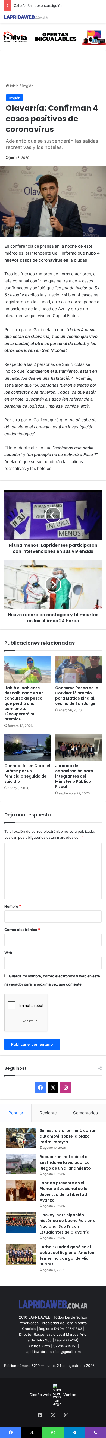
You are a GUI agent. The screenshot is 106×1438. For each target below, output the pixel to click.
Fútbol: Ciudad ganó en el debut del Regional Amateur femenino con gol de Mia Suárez (68, 1255)
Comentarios (85, 1112)
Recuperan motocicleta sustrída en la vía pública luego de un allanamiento (65, 1162)
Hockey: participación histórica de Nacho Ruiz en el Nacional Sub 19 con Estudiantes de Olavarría (68, 1223)
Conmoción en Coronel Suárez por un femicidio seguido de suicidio (27, 773)
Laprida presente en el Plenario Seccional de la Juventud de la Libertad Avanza (64, 1191)
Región (27, 86)
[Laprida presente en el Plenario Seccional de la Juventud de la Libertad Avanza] (21, 1190)
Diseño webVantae (53, 1394)
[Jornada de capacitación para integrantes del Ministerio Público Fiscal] (78, 747)
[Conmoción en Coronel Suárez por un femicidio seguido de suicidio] (27, 747)
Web (8, 953)
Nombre (12, 906)
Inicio (14, 86)
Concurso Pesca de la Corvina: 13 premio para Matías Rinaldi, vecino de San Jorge (76, 695)
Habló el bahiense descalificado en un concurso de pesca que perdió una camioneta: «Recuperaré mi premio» (24, 703)
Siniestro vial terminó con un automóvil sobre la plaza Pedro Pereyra (68, 1136)
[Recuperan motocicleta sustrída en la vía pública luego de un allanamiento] (21, 1164)
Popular (15, 1112)
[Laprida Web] (26, 17)
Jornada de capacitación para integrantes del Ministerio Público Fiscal (74, 776)
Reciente (48, 1112)
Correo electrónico (22, 929)
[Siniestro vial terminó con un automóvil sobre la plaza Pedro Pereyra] (21, 1138)
